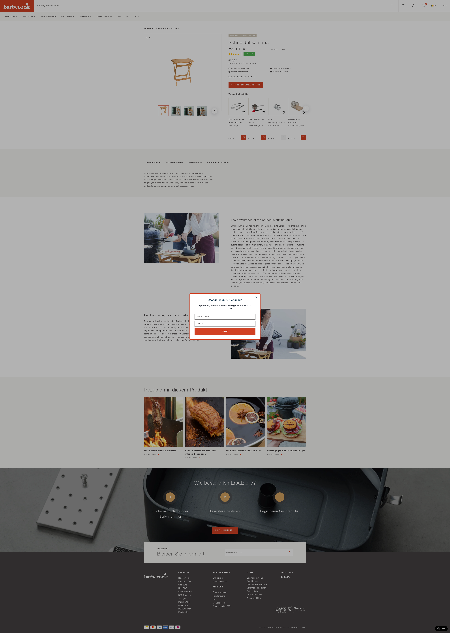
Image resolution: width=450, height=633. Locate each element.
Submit (225, 331)
